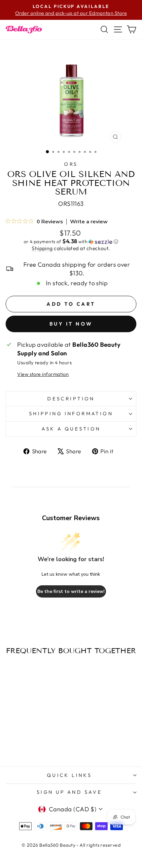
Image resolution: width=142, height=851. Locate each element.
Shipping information (71, 413)
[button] (71, 241)
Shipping (42, 248)
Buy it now (71, 324)
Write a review (89, 222)
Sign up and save (69, 792)
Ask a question (71, 429)
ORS (71, 164)
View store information (43, 374)
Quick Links (69, 775)
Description (71, 398)
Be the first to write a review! (71, 591)
